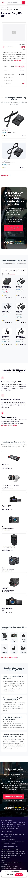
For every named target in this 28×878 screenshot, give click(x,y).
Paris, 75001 (5, 130)
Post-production (5, 843)
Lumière (8, 841)
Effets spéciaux (13, 843)
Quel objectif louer (5, 864)
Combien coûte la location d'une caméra (11, 862)
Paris (2, 822)
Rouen (8, 826)
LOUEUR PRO (14, 132)
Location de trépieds (20, 853)
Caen (17, 826)
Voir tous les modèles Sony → (9, 657)
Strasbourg (12, 824)
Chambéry (17, 828)
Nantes (23, 822)
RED (23, 834)
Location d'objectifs (19, 851)
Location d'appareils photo (7, 851)
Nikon (10, 834)
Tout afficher (5, 175)
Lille (8, 824)
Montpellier (18, 824)
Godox (7, 836)
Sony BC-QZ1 (5, 129)
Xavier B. (9, 132)
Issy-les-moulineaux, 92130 (8, 162)
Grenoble (3, 826)
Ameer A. (5, 341)
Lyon (11, 822)
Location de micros (5, 855)
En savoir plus (17, 60)
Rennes (24, 824)
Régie (23, 841)
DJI (13, 834)
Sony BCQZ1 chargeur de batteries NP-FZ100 (19, 313)
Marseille (7, 822)
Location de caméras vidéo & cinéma (10, 849)
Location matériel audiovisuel (8, 7)
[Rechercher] (23, 2)
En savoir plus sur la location (14, 234)
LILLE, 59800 (19, 314)
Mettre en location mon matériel (14, 800)
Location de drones (16, 855)
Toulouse (15, 822)
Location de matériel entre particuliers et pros (12, 868)
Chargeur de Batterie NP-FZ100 (20, 337)
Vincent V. (6, 164)
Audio (12, 841)
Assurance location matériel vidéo (9, 866)
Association (5, 292)
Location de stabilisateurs (7, 853)
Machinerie (18, 841)
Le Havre (13, 826)
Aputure (3, 836)
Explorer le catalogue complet (13, 228)
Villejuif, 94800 (5, 339)
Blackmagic (18, 834)
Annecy (12, 828)
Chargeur (3, 9)
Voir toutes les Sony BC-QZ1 (9, 425)
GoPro (11, 836)
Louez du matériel (5, 857)
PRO (9, 164)
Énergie (19, 7)
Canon (6, 834)
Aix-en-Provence (5, 828)
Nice (20, 822)
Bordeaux (3, 824)
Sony (8, 9)
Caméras (3, 841)
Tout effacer (12, 274)
